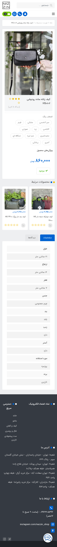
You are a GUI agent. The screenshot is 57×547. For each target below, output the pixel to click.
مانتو (15, 420)
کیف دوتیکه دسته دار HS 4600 (43, 218)
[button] (25, 14)
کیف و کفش (11, 425)
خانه (15, 415)
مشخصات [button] (47, 237)
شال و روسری (11, 431)
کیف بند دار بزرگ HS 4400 (15, 216)
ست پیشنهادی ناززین (10, 437)
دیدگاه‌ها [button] (32, 237)
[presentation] (51, 63)
